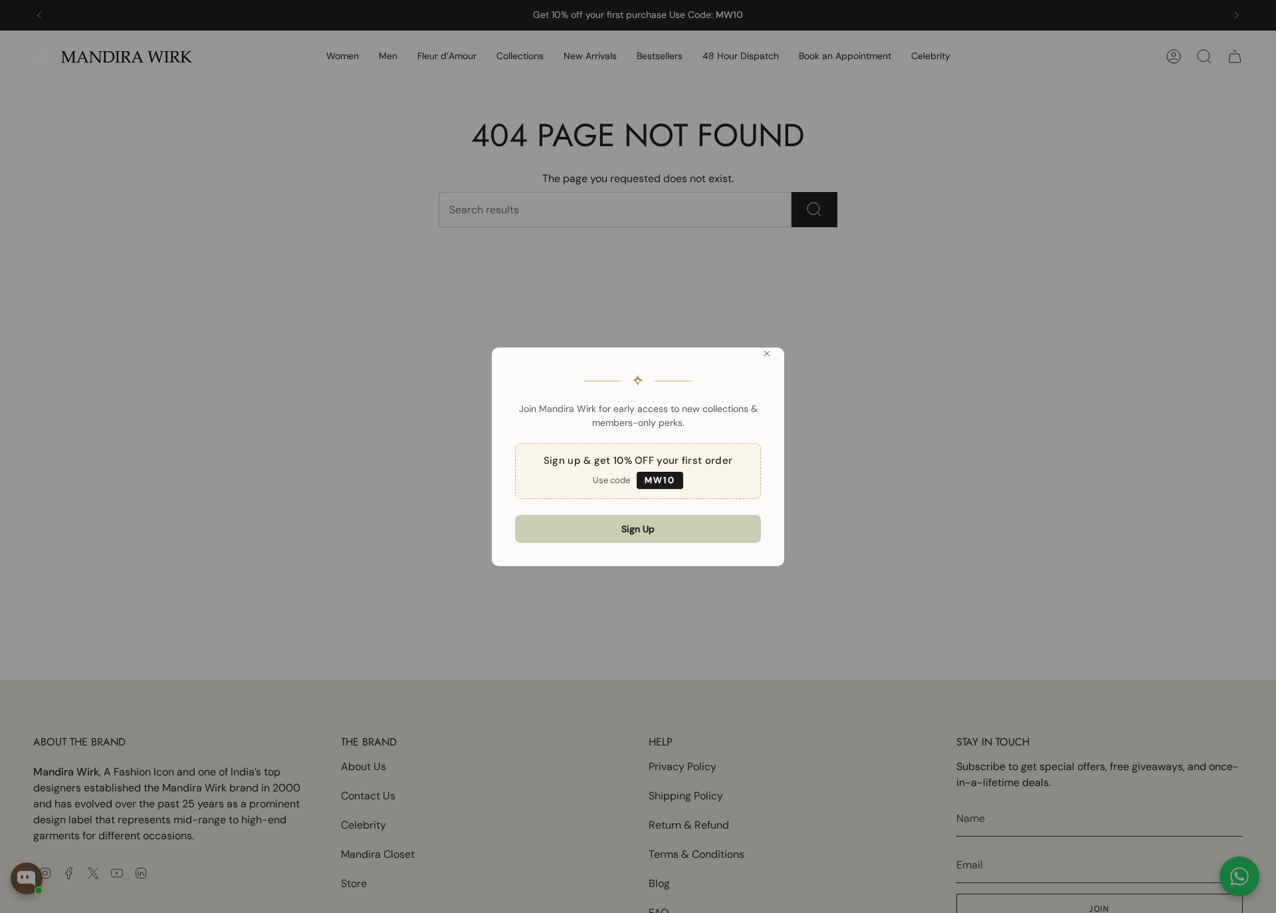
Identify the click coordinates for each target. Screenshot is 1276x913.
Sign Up (638, 529)
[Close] (767, 353)
